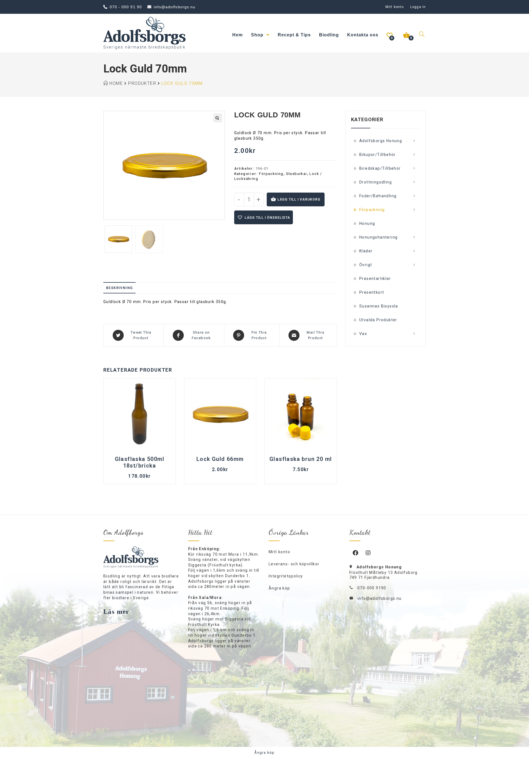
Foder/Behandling (377, 196)
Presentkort (371, 292)
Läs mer (116, 611)
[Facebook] (355, 552)
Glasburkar (296, 174)
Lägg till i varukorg (298, 199)
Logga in (418, 7)
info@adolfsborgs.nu (380, 598)
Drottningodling (375, 182)
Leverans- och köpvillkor (294, 564)
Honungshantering (378, 237)
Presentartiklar (375, 278)
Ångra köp (279, 588)
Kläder (366, 251)
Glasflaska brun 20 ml (300, 459)
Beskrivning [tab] (119, 288)
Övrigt (365, 265)
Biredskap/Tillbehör (380, 168)
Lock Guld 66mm (220, 459)
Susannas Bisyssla (378, 306)
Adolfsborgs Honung (380, 141)
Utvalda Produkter (378, 320)
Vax (363, 333)
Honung (367, 223)
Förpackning (271, 174)
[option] (119, 239)
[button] (217, 118)
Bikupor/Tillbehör (377, 154)
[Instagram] (368, 552)
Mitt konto (394, 7)
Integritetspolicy (286, 576)
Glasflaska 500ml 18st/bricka (139, 462)
